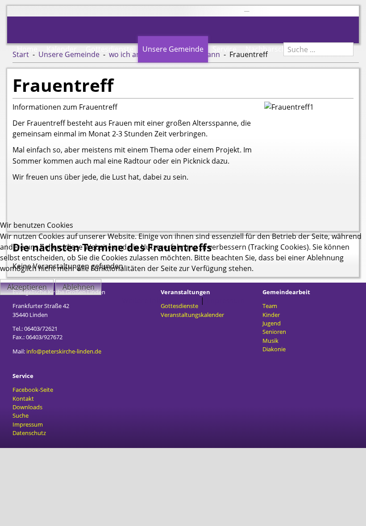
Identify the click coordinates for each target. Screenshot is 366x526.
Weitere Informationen (160, 300)
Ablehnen (78, 287)
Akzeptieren (27, 287)
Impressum (225, 300)
